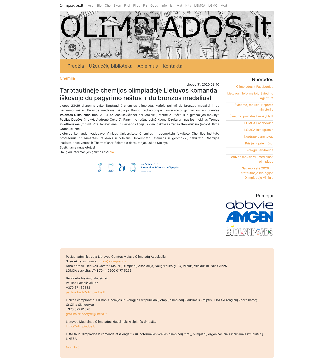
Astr (91, 5)
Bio (99, 5)
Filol (127, 5)
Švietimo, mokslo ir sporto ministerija (253, 107)
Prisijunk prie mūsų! (259, 143)
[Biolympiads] (249, 231)
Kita (188, 5)
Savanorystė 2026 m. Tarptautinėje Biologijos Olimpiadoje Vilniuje (256, 172)
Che (108, 5)
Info (164, 5)
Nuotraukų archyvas (258, 136)
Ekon (117, 5)
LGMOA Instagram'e (258, 130)
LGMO (212, 5)
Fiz (145, 5)
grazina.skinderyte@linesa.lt (86, 314)
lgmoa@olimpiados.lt (113, 261)
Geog (154, 5)
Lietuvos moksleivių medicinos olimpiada (251, 159)
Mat (179, 5)
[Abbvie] (249, 205)
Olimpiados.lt (71, 5)
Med (224, 5)
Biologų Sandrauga (259, 150)
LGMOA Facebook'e (258, 123)
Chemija (67, 78)
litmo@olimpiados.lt (80, 326)
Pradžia (75, 66)
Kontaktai (173, 66)
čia (111, 152)
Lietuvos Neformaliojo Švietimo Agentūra (250, 95)
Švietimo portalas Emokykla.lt (251, 116)
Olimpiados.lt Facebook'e (254, 86)
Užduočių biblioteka (111, 66)
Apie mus (147, 66)
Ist (172, 5)
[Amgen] (249, 218)
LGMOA (199, 5)
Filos (136, 5)
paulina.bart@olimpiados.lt (85, 292)
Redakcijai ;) (72, 347)
